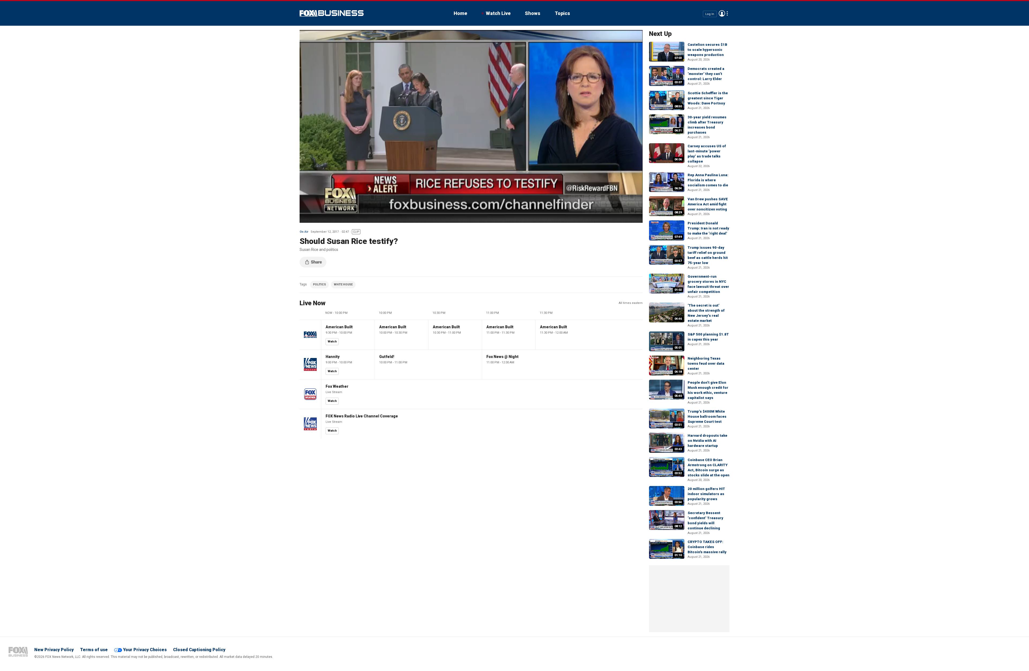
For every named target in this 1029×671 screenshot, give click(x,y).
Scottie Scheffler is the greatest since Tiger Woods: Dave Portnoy (708, 98)
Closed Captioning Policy (199, 649)
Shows (532, 13)
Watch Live (498, 13)
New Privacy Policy (54, 649)
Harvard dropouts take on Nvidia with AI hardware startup (707, 440)
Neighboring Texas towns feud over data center (706, 363)
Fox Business (332, 13)
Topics (562, 13)
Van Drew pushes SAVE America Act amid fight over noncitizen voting (708, 204)
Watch (332, 341)
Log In (709, 14)
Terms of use (94, 649)
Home (460, 13)
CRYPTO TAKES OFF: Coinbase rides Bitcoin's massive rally (707, 547)
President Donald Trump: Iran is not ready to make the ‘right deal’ (708, 228)
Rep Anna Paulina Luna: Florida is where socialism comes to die (708, 180)
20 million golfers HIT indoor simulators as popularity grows (706, 494)
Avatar (722, 13)
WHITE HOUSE (343, 284)
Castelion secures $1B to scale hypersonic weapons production (707, 50)
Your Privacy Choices (145, 649)
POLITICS (319, 284)
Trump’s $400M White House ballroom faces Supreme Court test (707, 416)
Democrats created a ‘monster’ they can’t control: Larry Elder (706, 74)
